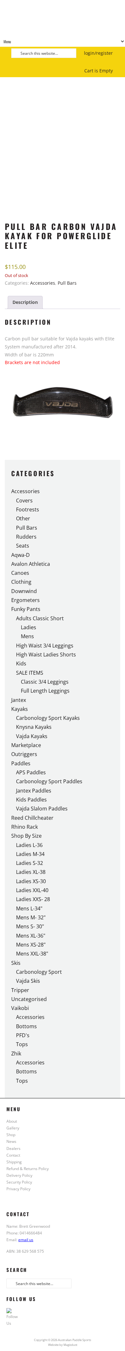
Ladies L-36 (29, 845)
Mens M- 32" (31, 917)
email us (25, 1239)
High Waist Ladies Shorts (46, 654)
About (11, 1121)
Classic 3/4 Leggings (45, 681)
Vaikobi (20, 1008)
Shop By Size (26, 835)
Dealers (13, 1148)
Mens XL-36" (30, 935)
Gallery (12, 1127)
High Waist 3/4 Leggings (44, 645)
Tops (22, 1044)
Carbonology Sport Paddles (49, 781)
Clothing (21, 581)
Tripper (20, 990)
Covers (24, 500)
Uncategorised (29, 999)
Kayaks (19, 708)
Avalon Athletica (30, 563)
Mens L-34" (29, 908)
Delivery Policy (19, 1175)
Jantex (18, 700)
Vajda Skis (28, 980)
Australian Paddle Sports (63, 18)
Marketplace (26, 745)
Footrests (27, 509)
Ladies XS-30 (31, 881)
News (11, 1141)
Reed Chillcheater (32, 817)
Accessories (42, 283)
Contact (13, 1155)
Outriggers (24, 754)
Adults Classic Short (40, 618)
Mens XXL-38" (32, 953)
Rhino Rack (24, 826)
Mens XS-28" (31, 944)
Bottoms (26, 1026)
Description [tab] (25, 302)
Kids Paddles (31, 799)
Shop (10, 1134)
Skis (16, 962)
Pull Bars (67, 283)
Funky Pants (25, 609)
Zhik (16, 1053)
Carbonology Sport (39, 971)
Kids (21, 663)
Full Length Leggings (45, 690)
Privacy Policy (18, 1188)
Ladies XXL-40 (32, 890)
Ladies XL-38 (31, 871)
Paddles (20, 763)
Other (23, 518)
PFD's (22, 1035)
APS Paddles (31, 772)
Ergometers (25, 600)
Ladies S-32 (29, 863)
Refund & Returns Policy (27, 1168)
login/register (98, 53)
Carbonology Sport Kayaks (48, 717)
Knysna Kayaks (34, 726)
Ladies (28, 627)
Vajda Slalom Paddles (42, 808)
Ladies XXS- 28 (33, 899)
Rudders (26, 536)
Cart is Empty (98, 71)
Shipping (14, 1161)
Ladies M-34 (30, 854)
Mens (27, 636)
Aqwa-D (20, 554)
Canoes (20, 572)
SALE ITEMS (29, 672)
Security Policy (19, 1181)
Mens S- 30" (30, 926)
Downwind (24, 591)
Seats (22, 545)
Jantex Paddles (33, 790)
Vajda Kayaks (31, 736)
